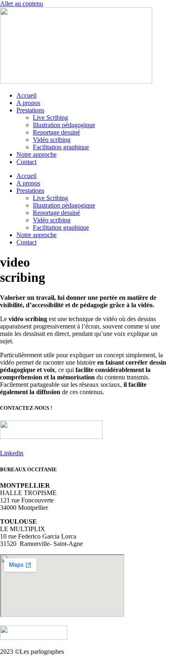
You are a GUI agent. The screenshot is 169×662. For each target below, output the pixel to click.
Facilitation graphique (61, 147)
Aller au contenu (21, 3)
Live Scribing (50, 117)
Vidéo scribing (52, 139)
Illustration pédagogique (64, 124)
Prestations (30, 110)
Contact (26, 161)
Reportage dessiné (56, 132)
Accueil (26, 95)
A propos (28, 102)
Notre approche (36, 154)
